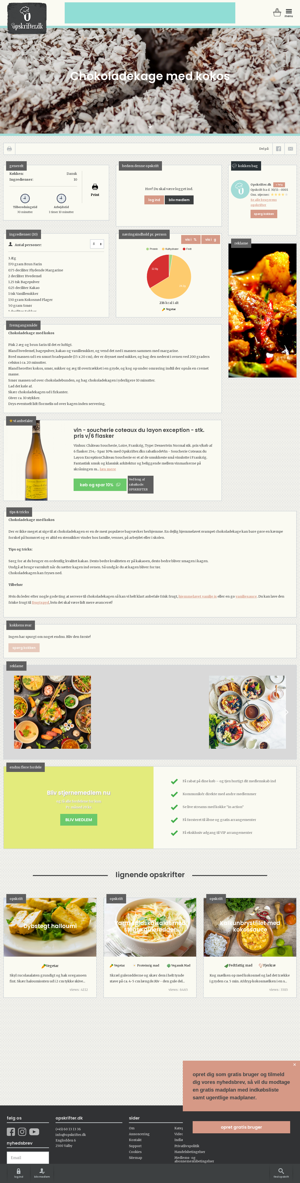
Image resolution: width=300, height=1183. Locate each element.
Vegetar (171, 309)
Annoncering (139, 1134)
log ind (154, 200)
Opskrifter (27, 18)
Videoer (180, 1134)
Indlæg (180, 1140)
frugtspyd (40, 602)
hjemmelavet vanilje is (198, 596)
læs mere (108, 469)
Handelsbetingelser (189, 1152)
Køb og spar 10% (98, 485)
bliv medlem (179, 200)
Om (132, 1128)
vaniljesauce (246, 596)
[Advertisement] (153, 717)
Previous (14, 712)
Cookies (135, 1152)
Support (135, 1146)
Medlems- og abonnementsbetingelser (194, 1159)
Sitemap (135, 1158)
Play (7, 712)
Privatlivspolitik (186, 1146)
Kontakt (135, 1140)
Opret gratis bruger (241, 1127)
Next (285, 712)
